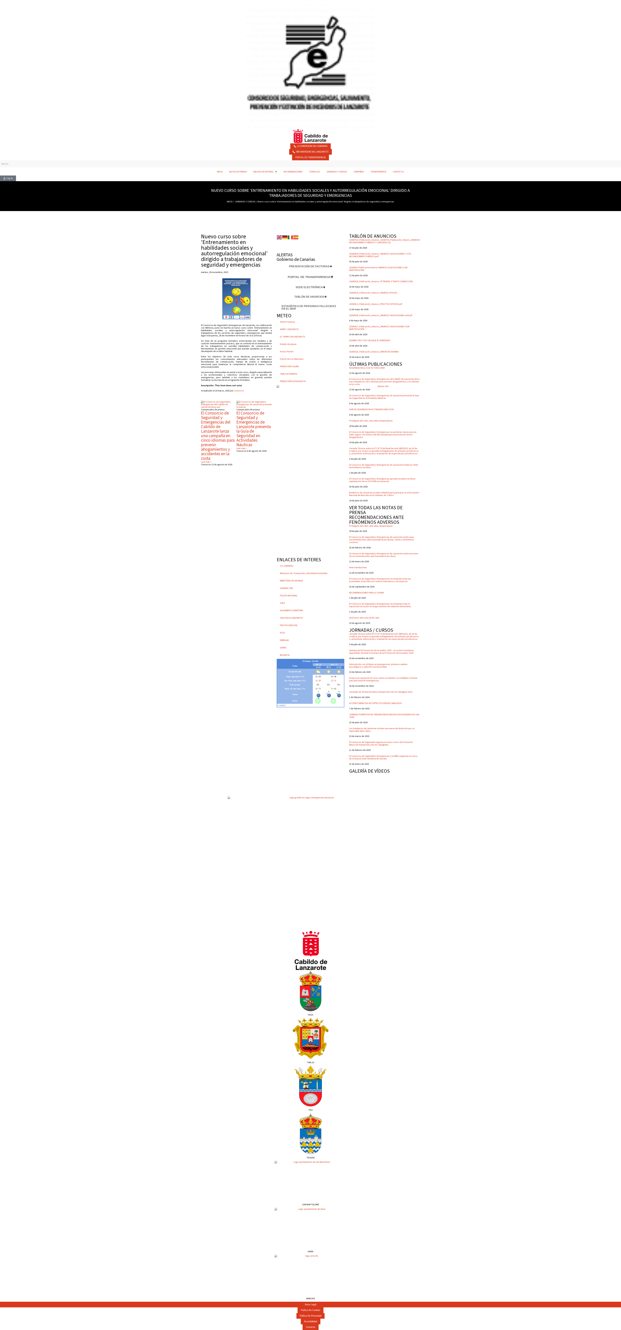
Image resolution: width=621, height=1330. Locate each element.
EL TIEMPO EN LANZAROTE (292, 336)
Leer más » (206, 462)
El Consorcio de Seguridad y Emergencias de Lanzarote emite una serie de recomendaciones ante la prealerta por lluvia (383, 555)
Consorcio (239, 390)
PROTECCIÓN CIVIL (289, 625)
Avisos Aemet (286, 351)
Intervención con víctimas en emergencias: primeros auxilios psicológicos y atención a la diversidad (378, 666)
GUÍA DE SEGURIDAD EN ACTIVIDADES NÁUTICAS (371, 409)
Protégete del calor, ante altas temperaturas (371, 420)
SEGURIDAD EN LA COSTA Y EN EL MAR (367, 368)
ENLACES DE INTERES (263, 171)
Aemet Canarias (287, 322)
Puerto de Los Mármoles (292, 359)
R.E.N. (282, 632)
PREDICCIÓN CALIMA (289, 366)
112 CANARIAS (286, 566)
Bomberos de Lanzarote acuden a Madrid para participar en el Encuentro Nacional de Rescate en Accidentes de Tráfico (384, 494)
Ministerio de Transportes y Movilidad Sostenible (303, 573)
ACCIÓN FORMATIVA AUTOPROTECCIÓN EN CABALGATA (375, 703)
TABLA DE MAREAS (288, 374)
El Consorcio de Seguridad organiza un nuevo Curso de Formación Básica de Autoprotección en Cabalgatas (381, 743)
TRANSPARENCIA (378, 171)
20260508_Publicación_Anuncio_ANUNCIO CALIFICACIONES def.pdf (380, 315)
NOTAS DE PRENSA (238, 171)
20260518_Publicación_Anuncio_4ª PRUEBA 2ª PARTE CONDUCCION (381, 281)
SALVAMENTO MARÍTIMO (291, 610)
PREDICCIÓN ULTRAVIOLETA (293, 381)
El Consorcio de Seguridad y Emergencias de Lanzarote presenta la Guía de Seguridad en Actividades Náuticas (253, 429)
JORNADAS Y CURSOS (336, 171)
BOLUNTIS (285, 655)
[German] (285, 237)
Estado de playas (288, 344)
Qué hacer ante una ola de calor (364, 617)
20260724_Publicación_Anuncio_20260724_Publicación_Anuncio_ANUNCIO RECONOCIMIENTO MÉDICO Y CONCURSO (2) (384, 241)
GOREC (283, 647)
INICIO (220, 171)
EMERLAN (284, 640)
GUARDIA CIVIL (286, 588)
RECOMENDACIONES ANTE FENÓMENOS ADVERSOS (376, 520)
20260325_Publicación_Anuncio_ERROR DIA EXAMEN (373, 351)
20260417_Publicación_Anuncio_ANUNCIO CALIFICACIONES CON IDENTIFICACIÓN (379, 328)
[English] (279, 237)
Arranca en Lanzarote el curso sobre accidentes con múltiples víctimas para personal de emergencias (383, 679)
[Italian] (290, 237)
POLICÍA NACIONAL (288, 595)
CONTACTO (398, 171)
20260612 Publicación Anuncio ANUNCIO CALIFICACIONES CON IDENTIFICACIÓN (378, 269)
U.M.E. (282, 603)
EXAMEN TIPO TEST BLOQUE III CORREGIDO (369, 340)
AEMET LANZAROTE (289, 329)
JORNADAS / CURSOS (371, 630)
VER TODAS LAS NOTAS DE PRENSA (376, 510)
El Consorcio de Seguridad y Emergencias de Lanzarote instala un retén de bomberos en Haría (383, 466)
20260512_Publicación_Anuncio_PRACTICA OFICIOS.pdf (375, 304)
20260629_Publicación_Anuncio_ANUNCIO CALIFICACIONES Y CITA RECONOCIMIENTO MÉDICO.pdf (380, 255)
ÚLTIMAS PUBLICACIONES (375, 364)
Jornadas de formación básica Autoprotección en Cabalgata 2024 (380, 692)
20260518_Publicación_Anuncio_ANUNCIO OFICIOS (373, 292)
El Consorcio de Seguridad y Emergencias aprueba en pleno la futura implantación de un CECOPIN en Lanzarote (382, 480)
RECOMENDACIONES (293, 171)
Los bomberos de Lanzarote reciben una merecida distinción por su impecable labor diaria (381, 730)
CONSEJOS (314, 171)
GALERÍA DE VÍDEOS (369, 771)
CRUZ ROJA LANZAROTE (291, 618)
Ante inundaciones (358, 567)
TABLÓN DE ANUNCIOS (372, 236)
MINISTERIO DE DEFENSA (291, 580)
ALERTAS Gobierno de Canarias (296, 257)
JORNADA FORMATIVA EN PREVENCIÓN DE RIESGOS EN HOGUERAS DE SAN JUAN (384, 716)
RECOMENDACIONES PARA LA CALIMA (366, 592)
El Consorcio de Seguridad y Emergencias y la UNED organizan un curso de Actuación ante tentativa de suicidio (383, 757)
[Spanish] (296, 237)
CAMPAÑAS (359, 171)
